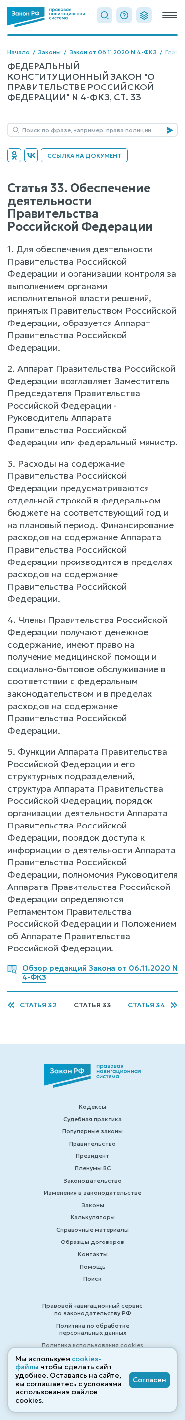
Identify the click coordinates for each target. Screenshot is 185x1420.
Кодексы (92, 1106)
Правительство (92, 1143)
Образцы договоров (92, 1241)
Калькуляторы (93, 1217)
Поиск (92, 1278)
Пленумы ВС (93, 1168)
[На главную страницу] (46, 17)
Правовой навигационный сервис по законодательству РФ (92, 1309)
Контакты (93, 1254)
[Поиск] (104, 15)
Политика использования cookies (92, 1345)
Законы (49, 52)
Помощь (93, 1266)
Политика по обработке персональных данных (92, 1329)
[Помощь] (124, 15)
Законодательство (92, 1180)
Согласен (149, 1379)
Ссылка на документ (84, 155)
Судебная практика (92, 1119)
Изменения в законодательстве (92, 1192)
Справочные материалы (92, 1229)
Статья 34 (146, 1005)
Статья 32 (38, 1005)
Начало (18, 52)
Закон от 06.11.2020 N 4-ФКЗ (113, 52)
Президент (92, 1155)
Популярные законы (92, 1131)
